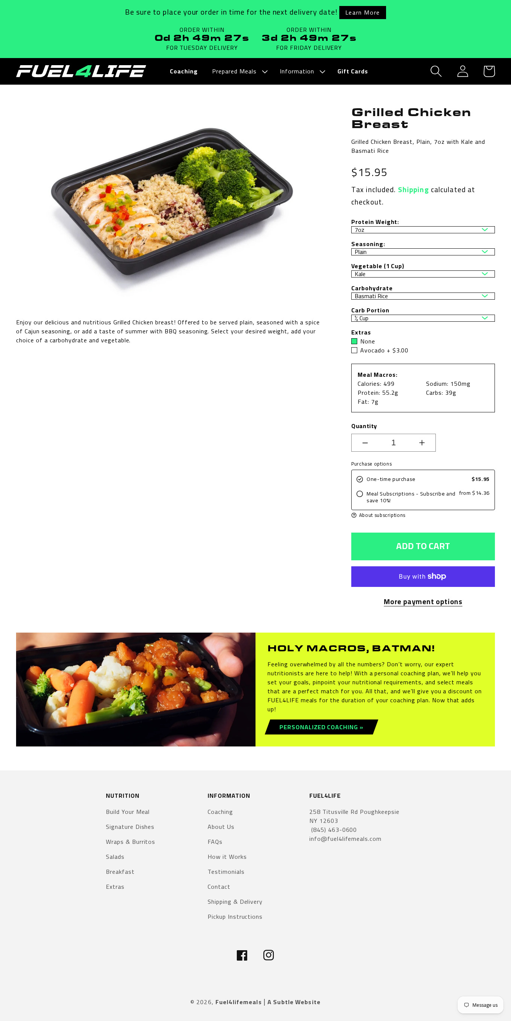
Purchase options (371, 464)
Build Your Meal (128, 812)
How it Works (227, 856)
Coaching (220, 812)
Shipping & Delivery (235, 901)
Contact (219, 886)
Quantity (364, 425)
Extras (115, 886)
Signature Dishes (130, 826)
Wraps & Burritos (130, 841)
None (367, 341)
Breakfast (120, 871)
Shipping (413, 189)
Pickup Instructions (235, 916)
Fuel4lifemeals (238, 1002)
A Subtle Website (294, 1002)
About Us (221, 826)
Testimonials (226, 871)
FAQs (215, 841)
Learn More (362, 12)
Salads (115, 856)
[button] (239, 71)
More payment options (423, 601)
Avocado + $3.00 (384, 350)
